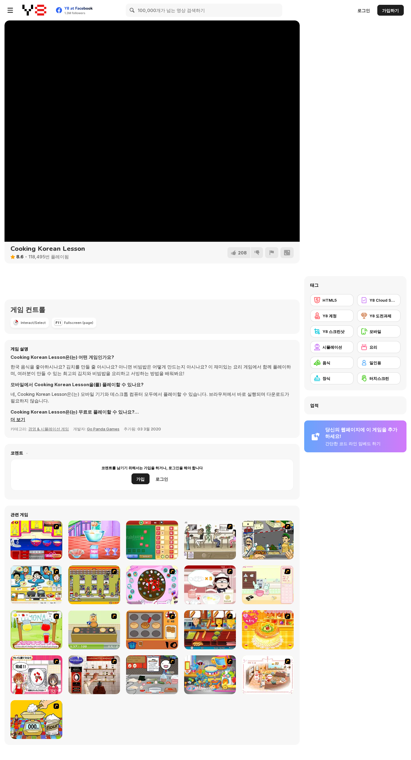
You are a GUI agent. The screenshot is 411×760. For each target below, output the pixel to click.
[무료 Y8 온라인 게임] (34, 10)
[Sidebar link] (10, 10)
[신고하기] (271, 252)
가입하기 (390, 10)
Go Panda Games (103, 428)
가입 (140, 479)
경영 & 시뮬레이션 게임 (48, 428)
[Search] (132, 10)
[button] (18, 419)
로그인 (363, 10)
